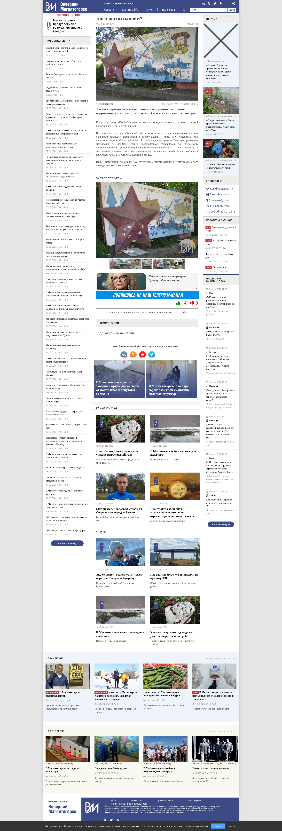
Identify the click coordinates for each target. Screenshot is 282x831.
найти (232, 9)
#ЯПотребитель (219, 205)
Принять (218, 826)
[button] (195, 220)
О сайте (112, 800)
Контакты (136, 800)
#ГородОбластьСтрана (220, 211)
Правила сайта (165, 800)
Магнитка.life (130, 9)
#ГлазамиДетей (218, 200)
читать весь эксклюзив (221, 658)
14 (183, 303)
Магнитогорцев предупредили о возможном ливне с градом (67, 25)
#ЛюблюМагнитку (221, 188)
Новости (109, 9)
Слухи (149, 9)
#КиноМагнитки (220, 194)
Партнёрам (194, 800)
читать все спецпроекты (220, 731)
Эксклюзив (168, 9)
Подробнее (232, 825)
